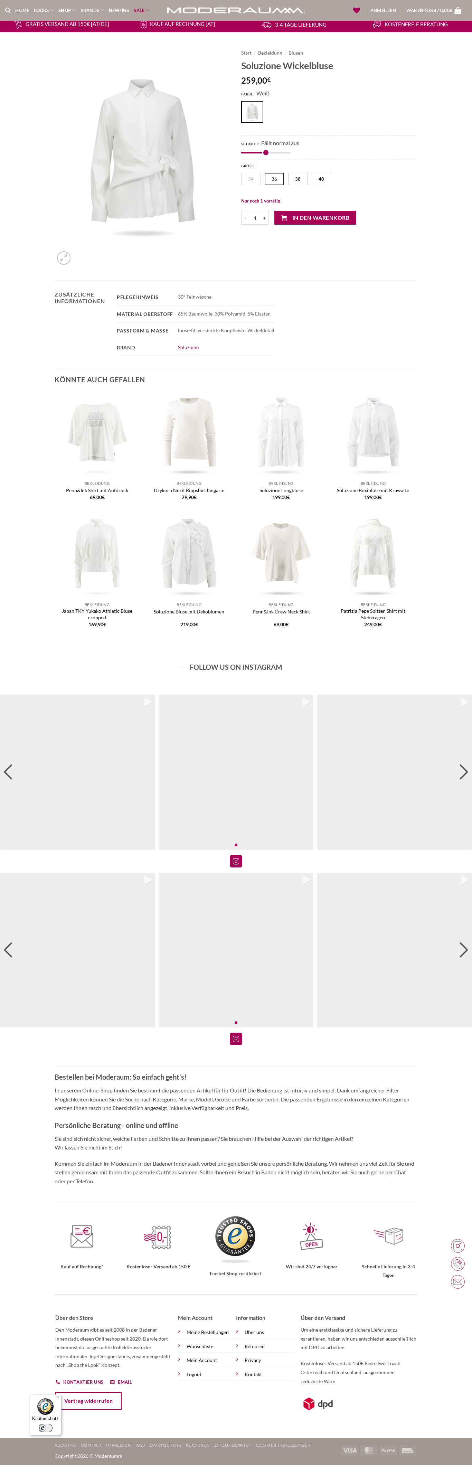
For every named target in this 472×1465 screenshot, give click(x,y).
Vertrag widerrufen (88, 1400)
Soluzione (188, 347)
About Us (66, 1445)
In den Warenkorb (320, 218)
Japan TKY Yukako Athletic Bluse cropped (97, 614)
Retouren (255, 1346)
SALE (139, 10)
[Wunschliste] (356, 10)
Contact (91, 1445)
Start (246, 53)
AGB (140, 1445)
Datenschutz (165, 1445)
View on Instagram (236, 861)
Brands (90, 10)
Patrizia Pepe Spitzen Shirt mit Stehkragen (373, 614)
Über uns (254, 1332)
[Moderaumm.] (236, 10)
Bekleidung (270, 53)
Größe (248, 166)
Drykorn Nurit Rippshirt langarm (189, 490)
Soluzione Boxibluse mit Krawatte (373, 490)
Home (22, 10)
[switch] (45, 1428)
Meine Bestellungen (208, 1332)
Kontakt (253, 1374)
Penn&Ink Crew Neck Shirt (281, 611)
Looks (41, 10)
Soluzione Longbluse (281, 490)
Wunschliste (200, 1346)
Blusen (296, 53)
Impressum (119, 1445)
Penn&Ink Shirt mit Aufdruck (97, 490)
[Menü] (57, 1398)
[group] (77, 772)
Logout (194, 1374)
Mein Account (202, 1360)
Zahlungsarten (233, 1445)
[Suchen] (7, 10)
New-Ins (119, 10)
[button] (383, 10)
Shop (64, 10)
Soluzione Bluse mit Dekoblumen (189, 611)
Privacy (253, 1360)
